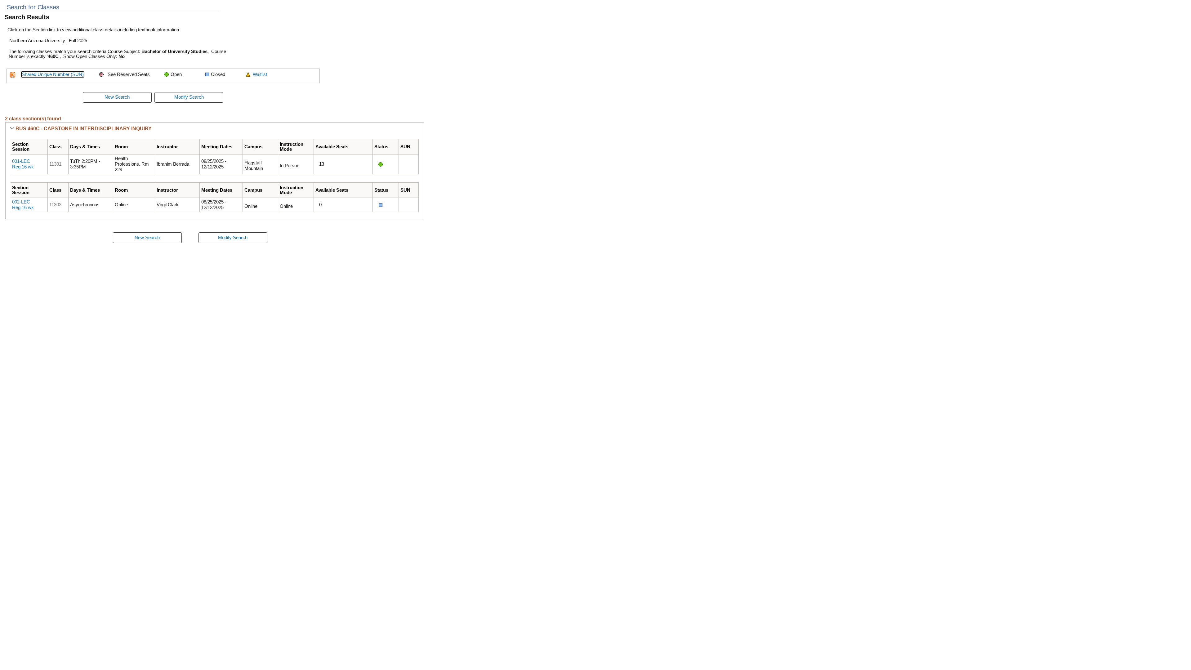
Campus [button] (253, 146)
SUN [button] (405, 146)
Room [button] (121, 146)
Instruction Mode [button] (291, 147)
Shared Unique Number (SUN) (53, 74)
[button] (11, 128)
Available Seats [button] (331, 146)
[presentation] (117, 97)
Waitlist (260, 74)
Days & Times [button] (85, 146)
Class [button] (55, 146)
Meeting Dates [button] (216, 146)
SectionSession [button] (20, 147)
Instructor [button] (167, 146)
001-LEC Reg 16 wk (23, 164)
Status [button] (381, 146)
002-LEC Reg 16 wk (23, 204)
